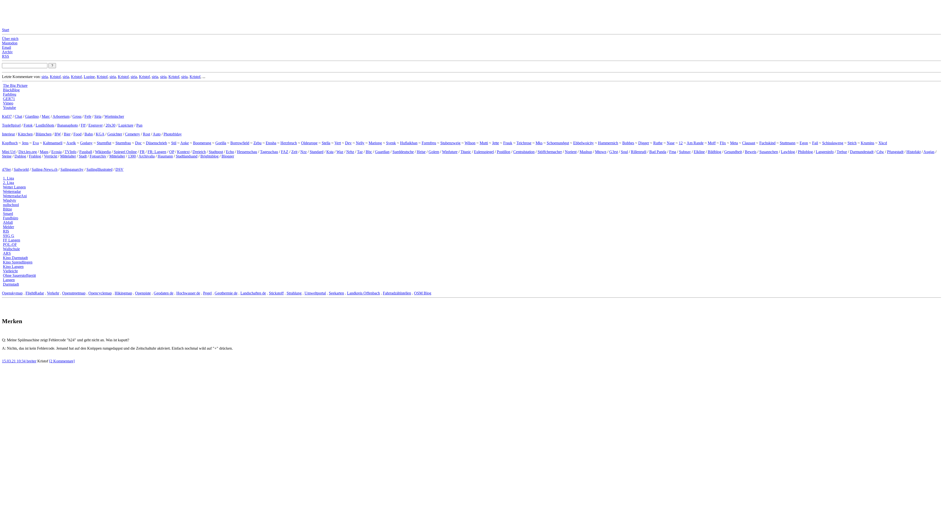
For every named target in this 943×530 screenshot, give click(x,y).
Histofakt (913, 152)
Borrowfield (239, 143)
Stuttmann (787, 143)
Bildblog (714, 152)
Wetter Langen (14, 187)
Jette (495, 143)
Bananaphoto (67, 125)
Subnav (685, 152)
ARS (7, 253)
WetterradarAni (15, 196)
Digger (643, 143)
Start (5, 30)
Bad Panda (657, 152)
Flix (723, 143)
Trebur (842, 152)
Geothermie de (226, 293)
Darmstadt (11, 284)
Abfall (8, 222)
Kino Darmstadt (15, 258)
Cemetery (132, 134)
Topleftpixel (11, 125)
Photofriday (173, 134)
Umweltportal (315, 293)
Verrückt (50, 156)
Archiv (7, 52)
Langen (9, 280)
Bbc (369, 152)
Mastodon (9, 43)
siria (45, 77)
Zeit (294, 152)
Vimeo (8, 103)
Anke (184, 143)
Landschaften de (253, 293)
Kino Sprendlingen (17, 262)
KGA (100, 134)
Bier (67, 134)
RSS (5, 56)
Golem (434, 152)
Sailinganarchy (71, 169)
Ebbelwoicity (583, 143)
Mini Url (8, 152)
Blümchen (44, 134)
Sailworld (21, 169)
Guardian (382, 152)
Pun (139, 125)
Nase (671, 143)
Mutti (484, 143)
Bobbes (628, 143)
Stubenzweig (450, 143)
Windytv (9, 200)
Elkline (699, 152)
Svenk (391, 143)
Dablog (20, 156)
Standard (316, 152)
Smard (8, 214)
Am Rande (695, 143)
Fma (672, 152)
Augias (928, 152)
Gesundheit (733, 152)
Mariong (375, 143)
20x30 (110, 125)
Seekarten (336, 293)
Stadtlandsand (186, 156)
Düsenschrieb (156, 143)
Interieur (8, 134)
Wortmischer (114, 116)
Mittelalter (68, 156)
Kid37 (7, 116)
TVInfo (70, 152)
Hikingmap (123, 293)
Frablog (35, 156)
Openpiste (143, 293)
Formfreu (429, 143)
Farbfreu (9, 94)
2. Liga (8, 183)
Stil (173, 143)
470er (6, 169)
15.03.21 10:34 (14, 361)
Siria (97, 116)
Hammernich (608, 143)
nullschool (11, 205)
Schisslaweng (832, 143)
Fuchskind (767, 143)
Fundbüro (10, 218)
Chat (18, 116)
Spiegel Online (125, 152)
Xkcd (882, 143)
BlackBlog (11, 90)
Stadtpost (216, 152)
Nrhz (350, 152)
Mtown (600, 152)
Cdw (880, 152)
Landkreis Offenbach (363, 293)
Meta (734, 143)
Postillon (503, 152)
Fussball (85, 152)
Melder (8, 227)
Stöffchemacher (550, 152)
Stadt (83, 156)
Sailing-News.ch (44, 169)
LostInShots (45, 125)
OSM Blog (422, 293)
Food (77, 134)
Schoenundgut (558, 143)
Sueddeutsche (403, 152)
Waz (339, 152)
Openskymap (12, 293)
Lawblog (788, 152)
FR (142, 152)
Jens (25, 143)
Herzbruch (288, 143)
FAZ (284, 152)
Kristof (55, 77)
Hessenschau (247, 152)
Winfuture (450, 152)
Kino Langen (13, 267)
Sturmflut (104, 143)
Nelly (360, 143)
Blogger (228, 156)
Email (6, 47)
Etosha (271, 143)
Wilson (470, 143)
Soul (624, 152)
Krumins (867, 143)
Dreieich (199, 152)
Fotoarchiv (98, 156)
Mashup (586, 152)
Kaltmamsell (52, 143)
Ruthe (658, 143)
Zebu (257, 143)
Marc (46, 116)
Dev (348, 143)
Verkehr (53, 293)
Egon (804, 143)
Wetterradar (12, 191)
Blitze (7, 209)
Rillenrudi (638, 152)
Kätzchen (25, 134)
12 (681, 143)
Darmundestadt (862, 152)
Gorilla (220, 143)
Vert (337, 143)
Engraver (95, 125)
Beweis (750, 152)
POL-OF (10, 244)
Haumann (165, 156)
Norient (571, 152)
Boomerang (202, 143)
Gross (77, 116)
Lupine (89, 77)
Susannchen (768, 152)
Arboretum (61, 116)
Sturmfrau (123, 143)
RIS (6, 231)
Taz (360, 152)
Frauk (507, 143)
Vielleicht (10, 271)
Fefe (87, 116)
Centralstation (524, 152)
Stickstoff (276, 293)
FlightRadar (35, 293)
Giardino (32, 116)
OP (171, 152)
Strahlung (294, 293)
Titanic (465, 152)
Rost (146, 134)
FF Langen (11, 240)
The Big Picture (15, 85)
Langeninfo (825, 152)
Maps (44, 152)
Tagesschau (269, 152)
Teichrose (523, 143)
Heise (421, 152)
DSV (119, 169)
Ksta (329, 152)
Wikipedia (103, 152)
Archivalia (147, 156)
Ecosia (56, 152)
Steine (7, 156)
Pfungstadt (895, 152)
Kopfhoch (10, 143)
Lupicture (125, 125)
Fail (815, 143)
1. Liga (8, 178)
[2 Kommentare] (62, 361)
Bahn (88, 134)
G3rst (613, 152)
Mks (539, 143)
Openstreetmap (73, 293)
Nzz (303, 152)
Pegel (207, 293)
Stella (326, 143)
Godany (86, 143)
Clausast (748, 143)
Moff (712, 143)
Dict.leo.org (27, 152)
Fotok (28, 125)
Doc (138, 143)
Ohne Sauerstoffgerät (19, 275)
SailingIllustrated (99, 169)
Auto (157, 134)
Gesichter (114, 134)
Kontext (183, 152)
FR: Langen (157, 152)
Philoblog (805, 152)
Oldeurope (309, 143)
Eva (36, 143)
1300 (132, 156)
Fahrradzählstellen (397, 293)
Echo (230, 152)
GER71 (9, 99)
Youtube (9, 108)
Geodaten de (163, 293)
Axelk (71, 143)
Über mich (10, 39)
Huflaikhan (408, 143)
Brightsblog (209, 156)
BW (58, 134)
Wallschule (11, 249)
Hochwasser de (188, 293)
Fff (83, 125)
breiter (31, 361)
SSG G (8, 236)
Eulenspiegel (484, 152)
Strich (852, 143)
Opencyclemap (100, 293)
